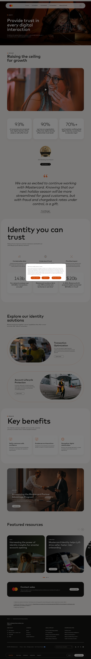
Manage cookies (56, 277)
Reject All (46, 277)
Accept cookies (35, 277)
